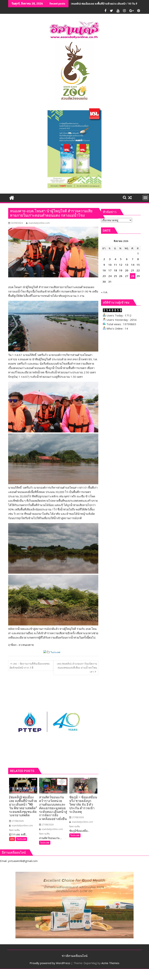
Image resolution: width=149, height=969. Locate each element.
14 (132, 264)
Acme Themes (110, 963)
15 (138, 264)
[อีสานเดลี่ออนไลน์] (12, 197)
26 (120, 276)
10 (110, 264)
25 (115, 276)
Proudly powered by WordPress (50, 963)
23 (104, 276)
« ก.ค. (104, 292)
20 (126, 270)
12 (120, 264)
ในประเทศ (55, 652)
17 (110, 270)
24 (110, 276)
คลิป (12, 839)
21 (132, 270)
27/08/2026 (17, 820)
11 (115, 264)
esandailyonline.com (39, 222)
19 (120, 270)
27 (126, 276)
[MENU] (145, 197)
